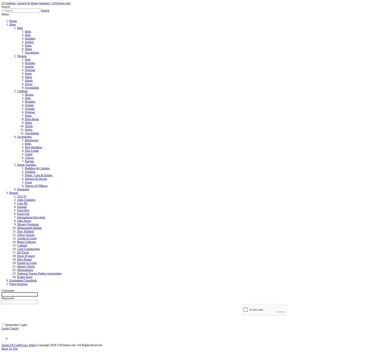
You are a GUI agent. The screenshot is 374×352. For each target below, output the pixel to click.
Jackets (29, 42)
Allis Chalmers (26, 199)
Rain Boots (32, 119)
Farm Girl (23, 213)
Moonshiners (25, 270)
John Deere (24, 220)
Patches (29, 161)
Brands (13, 192)
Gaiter (29, 154)
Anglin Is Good (26, 238)
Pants (28, 45)
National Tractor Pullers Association (39, 273)
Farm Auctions (18, 284)
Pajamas (30, 70)
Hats (28, 35)
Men (20, 28)
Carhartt (22, 245)
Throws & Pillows (36, 185)
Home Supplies (26, 164)
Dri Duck (23, 252)
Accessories (24, 136)
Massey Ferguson (28, 224)
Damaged (23, 189)
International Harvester (31, 217)
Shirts (28, 49)
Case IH (22, 203)
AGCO (21, 196)
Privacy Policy (28, 345)
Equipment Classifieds (23, 280)
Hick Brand (24, 259)
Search (45, 10)
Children (22, 91)
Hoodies (30, 38)
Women (22, 56)
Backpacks (31, 140)
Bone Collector (26, 241)
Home (13, 21)
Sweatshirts (32, 52)
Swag (28, 182)
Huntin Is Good (26, 263)
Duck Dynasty (26, 256)
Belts (28, 31)
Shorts (29, 80)
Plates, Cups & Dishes (38, 175)
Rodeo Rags (24, 277)
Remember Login (16, 324)
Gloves (29, 157)
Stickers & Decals (36, 178)
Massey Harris (26, 266)
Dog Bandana (33, 147)
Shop (12, 24)
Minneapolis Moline (29, 227)
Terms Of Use (10, 345)
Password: (8, 298)
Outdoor (30, 171)
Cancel (14, 328)
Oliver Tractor (25, 234)
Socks (28, 84)
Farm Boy (23, 210)
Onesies (30, 108)
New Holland (25, 231)
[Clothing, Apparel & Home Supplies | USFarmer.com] (36, 3)
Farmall (21, 206)
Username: (8, 290)
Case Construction (28, 249)
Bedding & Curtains (37, 168)
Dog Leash (32, 150)
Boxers (29, 94)
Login (5, 328)
